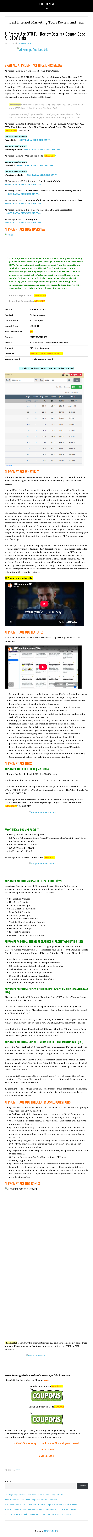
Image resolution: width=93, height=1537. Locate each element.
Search (8, 1481)
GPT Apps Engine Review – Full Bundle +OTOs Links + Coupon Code (34, 1495)
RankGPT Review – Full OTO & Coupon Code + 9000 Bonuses (31, 1499)
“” (11, 130)
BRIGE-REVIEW (50, 1531)
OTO (18, 1470)
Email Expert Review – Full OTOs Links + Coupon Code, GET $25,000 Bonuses (38, 1514)
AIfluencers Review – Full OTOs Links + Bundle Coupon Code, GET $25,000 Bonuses (40, 1509)
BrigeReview (46, 4)
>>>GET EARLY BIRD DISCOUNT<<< (35, 140)
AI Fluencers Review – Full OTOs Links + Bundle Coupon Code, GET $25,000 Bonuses (41, 1504)
